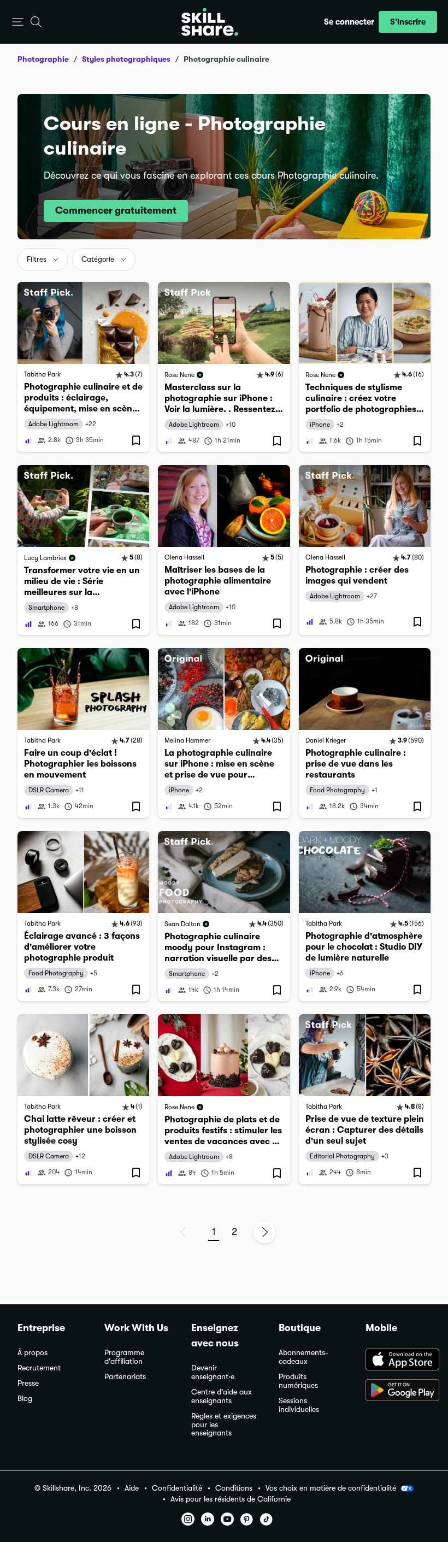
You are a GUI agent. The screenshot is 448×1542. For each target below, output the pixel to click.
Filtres (36, 259)
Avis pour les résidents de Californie (230, 1499)
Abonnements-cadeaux (303, 1357)
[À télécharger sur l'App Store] (398, 1361)
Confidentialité (177, 1488)
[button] (18, 22)
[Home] (209, 22)
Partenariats (125, 1377)
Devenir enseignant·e (212, 1372)
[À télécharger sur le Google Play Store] (398, 1391)
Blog (24, 1398)
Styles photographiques (126, 59)
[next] (264, 1232)
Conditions (233, 1488)
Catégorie (97, 259)
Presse (28, 1383)
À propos (32, 1353)
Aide (132, 1488)
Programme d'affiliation (124, 1357)
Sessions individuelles (299, 1405)
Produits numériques (298, 1381)
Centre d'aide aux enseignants (221, 1396)
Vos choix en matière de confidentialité (331, 1488)
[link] (83, 367)
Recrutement (39, 1368)
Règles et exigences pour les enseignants (223, 1425)
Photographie (43, 59)
